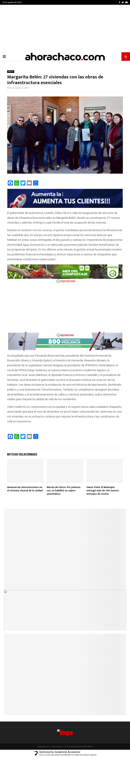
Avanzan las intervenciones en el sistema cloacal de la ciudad (24, 489)
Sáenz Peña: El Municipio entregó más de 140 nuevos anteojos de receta (102, 490)
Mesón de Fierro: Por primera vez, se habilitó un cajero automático (63, 490)
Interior (10, 71)
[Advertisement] (65, 28)
